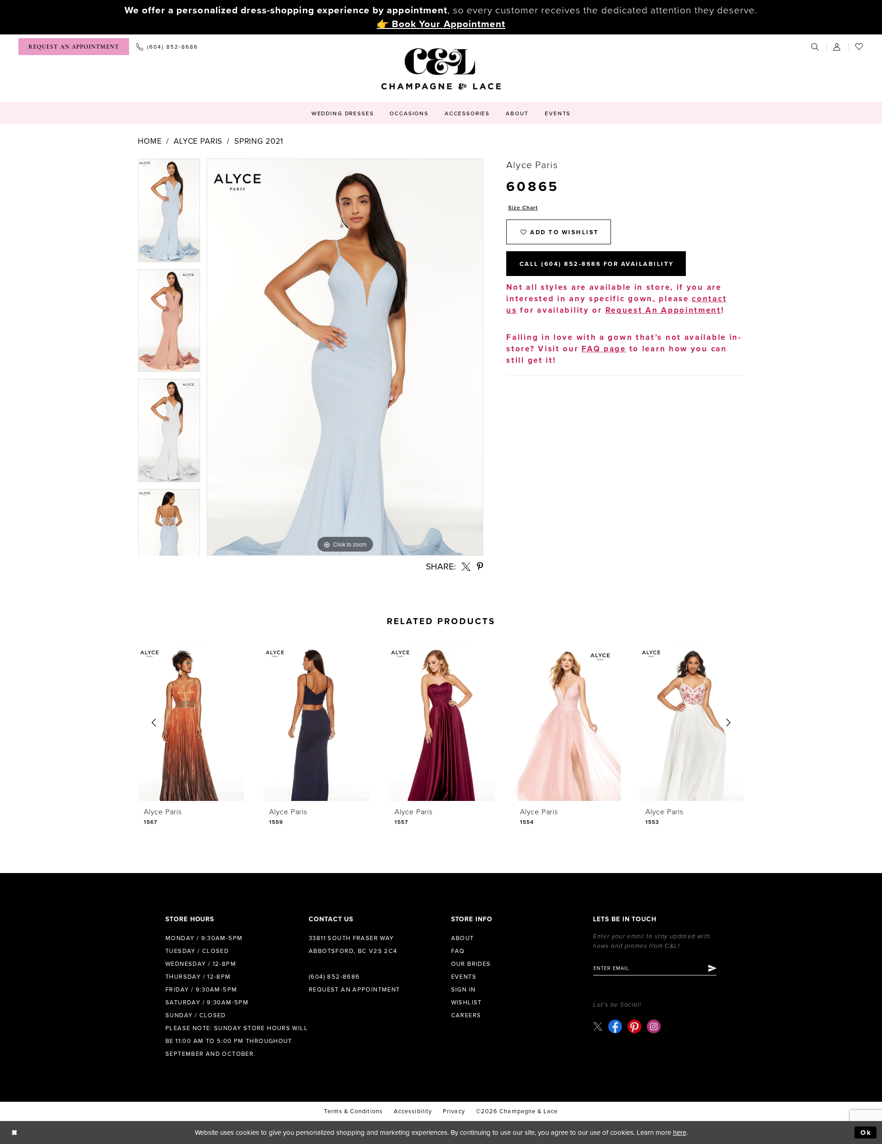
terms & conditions (353, 1111)
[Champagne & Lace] (441, 69)
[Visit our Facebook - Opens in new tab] (615, 1026)
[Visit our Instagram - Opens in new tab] (654, 1026)
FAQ (458, 951)
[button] (837, 47)
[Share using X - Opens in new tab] (466, 566)
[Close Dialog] (14, 1133)
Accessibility (413, 1111)
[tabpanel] (169, 213)
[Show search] (815, 47)
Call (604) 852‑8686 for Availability (597, 264)
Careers (466, 1015)
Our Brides (471, 964)
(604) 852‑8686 (334, 977)
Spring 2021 (258, 141)
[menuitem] (73, 46)
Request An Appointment (663, 310)
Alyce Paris (198, 141)
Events (463, 977)
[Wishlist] (859, 47)
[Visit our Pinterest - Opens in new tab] (634, 1026)
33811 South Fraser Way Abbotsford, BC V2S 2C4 (353, 945)
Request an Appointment (354, 989)
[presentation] (191, 723)
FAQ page (604, 349)
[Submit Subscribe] (712, 968)
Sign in (463, 989)
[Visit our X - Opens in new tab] (598, 1026)
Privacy (454, 1111)
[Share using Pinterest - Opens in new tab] (480, 566)
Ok (866, 1132)
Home (150, 141)
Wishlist (466, 1002)
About (462, 938)
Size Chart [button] (523, 207)
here (679, 1132)
